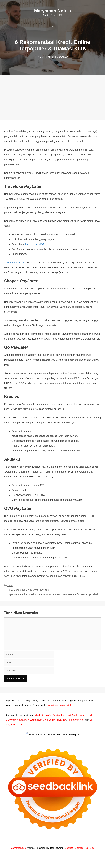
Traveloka (9, 262)
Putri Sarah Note (76, 720)
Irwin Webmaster (33, 720)
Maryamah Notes (14, 720)
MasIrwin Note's (43, 715)
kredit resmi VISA (34, 244)
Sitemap (79, 848)
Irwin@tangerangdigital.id (60, 705)
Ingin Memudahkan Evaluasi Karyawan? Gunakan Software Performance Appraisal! (53, 594)
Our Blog (89, 848)
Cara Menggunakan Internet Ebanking (28, 590)
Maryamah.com (18, 848)
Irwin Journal (85, 715)
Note (10, 585)
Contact (69, 848)
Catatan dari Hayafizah (54, 720)
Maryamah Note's (52, 10)
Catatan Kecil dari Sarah (64, 715)
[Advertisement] (52, 95)
